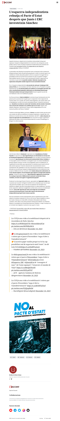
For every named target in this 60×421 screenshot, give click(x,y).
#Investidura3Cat (37, 223)
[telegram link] (15, 410)
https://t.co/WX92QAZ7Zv (21, 223)
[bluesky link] (28, 410)
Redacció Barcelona (15, 375)
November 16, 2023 (35, 229)
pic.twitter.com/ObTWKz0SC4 (22, 226)
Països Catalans (13, 8)
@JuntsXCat (29, 262)
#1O (13, 267)
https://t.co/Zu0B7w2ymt (30, 247)
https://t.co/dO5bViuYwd (36, 286)
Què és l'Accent (13, 390)
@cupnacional (21, 234)
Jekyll (24, 418)
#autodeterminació (19, 260)
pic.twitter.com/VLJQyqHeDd (22, 288)
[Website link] (9, 379)
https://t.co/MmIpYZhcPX (26, 267)
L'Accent (13, 418)
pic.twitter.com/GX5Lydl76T (21, 270)
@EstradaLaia (33, 260)
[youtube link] (10, 410)
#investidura (32, 257)
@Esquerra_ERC (17, 262)
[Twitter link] (11, 379)
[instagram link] (23, 410)
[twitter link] (19, 410)
